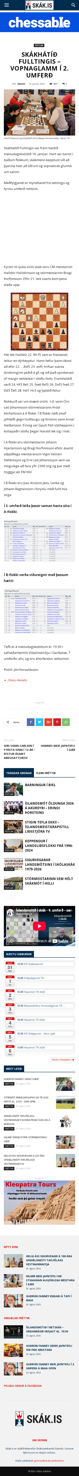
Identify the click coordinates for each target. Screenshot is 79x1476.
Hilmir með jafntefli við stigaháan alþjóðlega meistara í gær (50, 1280)
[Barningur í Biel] (13, 789)
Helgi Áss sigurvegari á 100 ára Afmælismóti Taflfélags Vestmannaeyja (24, 1160)
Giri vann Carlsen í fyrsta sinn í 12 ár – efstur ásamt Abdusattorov (19, 752)
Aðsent (21, 83)
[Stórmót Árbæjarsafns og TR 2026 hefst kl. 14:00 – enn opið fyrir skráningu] (65, 1102)
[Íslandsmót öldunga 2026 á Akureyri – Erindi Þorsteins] (13, 807)
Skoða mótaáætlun (62, 1059)
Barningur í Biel (40, 785)
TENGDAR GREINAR (19, 773)
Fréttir (9, 812)
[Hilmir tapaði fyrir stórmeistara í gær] (65, 1142)
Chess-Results (17, 680)
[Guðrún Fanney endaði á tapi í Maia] (13, 1300)
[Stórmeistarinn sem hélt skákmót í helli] (13, 883)
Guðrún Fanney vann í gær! (21, 1079)
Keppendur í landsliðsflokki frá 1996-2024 (49, 845)
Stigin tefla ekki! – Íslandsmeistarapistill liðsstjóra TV (47, 827)
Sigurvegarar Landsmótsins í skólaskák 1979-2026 (50, 864)
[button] (73, 5)
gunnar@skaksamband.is (49, 1460)
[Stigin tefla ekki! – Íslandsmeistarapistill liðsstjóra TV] (13, 826)
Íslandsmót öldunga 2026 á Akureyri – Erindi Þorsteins (49, 808)
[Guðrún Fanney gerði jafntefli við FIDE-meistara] (13, 1350)
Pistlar (39, 45)
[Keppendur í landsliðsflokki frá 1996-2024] (13, 845)
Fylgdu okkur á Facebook (23, 1385)
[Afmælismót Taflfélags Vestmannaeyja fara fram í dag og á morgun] (65, 1120)
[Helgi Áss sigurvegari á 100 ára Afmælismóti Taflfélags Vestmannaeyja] (65, 1160)
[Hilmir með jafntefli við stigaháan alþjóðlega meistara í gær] (13, 1280)
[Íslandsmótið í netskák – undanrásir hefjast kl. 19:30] (13, 1332)
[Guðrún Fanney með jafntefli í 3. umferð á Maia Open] (13, 1368)
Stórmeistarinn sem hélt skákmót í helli (49, 881)
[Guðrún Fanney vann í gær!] (65, 1084)
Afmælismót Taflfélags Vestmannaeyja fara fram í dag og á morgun (27, 1120)
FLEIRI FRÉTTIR (46, 773)
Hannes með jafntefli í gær (58, 748)
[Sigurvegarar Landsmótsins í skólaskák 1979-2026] (13, 864)
